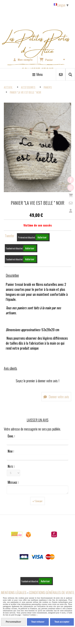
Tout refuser (37, 621)
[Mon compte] (70, 210)
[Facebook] (70, 180)
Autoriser (42, 237)
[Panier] (70, 195)
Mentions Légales (13, 592)
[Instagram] (70, 187)
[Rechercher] (70, 74)
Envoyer (39, 501)
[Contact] (70, 203)
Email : (11, 435)
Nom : (11, 451)
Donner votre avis (58, 396)
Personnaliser (13, 621)
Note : (11, 466)
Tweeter (9, 235)
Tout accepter (61, 621)
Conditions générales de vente (51, 592)
